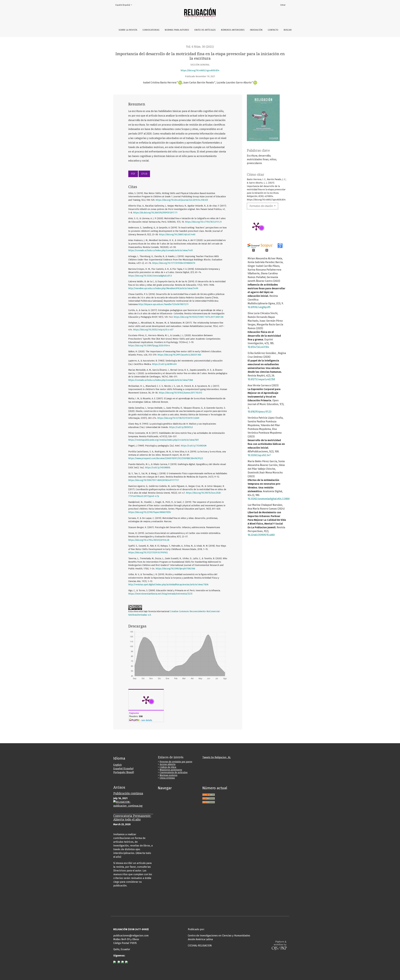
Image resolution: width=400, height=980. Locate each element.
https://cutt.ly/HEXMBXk (157, 467)
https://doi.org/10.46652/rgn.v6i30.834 (200, 70)
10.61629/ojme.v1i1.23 (259, 411)
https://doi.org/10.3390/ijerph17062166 (175, 568)
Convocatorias (150, 30)
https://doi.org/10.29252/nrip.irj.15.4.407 (153, 329)
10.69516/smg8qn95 (259, 307)
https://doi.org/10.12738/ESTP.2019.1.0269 (178, 418)
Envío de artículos (205, 30)
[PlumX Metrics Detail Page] (256, 226)
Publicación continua (128, 793)
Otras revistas (167, 778)
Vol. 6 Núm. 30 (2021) (200, 46)
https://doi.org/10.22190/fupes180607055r (149, 512)
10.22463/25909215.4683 (261, 534)
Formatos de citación (262, 205)
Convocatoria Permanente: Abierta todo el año (132, 817)
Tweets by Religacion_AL (216, 757)
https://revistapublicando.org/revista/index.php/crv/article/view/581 (163, 440)
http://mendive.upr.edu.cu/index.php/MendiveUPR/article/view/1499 (163, 288)
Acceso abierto (167, 764)
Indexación (256, 30)
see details (146, 720)
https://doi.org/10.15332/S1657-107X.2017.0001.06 (198, 317)
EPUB (144, 173)
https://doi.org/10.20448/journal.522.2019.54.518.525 (182, 200)
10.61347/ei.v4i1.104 (258, 347)
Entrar (282, 5)
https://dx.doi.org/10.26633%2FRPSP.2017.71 (155, 212)
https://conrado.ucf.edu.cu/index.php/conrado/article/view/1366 (160, 380)
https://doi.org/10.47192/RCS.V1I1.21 (203, 222)
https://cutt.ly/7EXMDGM (193, 445)
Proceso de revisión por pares (176, 761)
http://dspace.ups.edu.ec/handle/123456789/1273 (163, 304)
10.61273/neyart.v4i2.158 (261, 379)
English (117, 764)
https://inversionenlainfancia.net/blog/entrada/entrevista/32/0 (160, 593)
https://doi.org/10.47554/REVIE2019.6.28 (148, 540)
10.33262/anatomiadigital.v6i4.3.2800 (269, 498)
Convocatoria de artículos (174, 772)
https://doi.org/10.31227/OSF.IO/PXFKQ (148, 552)
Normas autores (168, 775)
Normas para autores (177, 30)
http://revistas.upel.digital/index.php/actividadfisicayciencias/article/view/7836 (168, 584)
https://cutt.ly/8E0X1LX (181, 427)
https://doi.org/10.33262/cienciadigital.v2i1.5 (150, 275)
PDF (133, 173)
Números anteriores (233, 30)
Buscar (288, 30)
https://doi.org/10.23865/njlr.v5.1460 (177, 234)
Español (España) (124, 5)
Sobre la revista (128, 30)
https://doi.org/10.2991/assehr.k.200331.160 (179, 354)
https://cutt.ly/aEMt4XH (164, 364)
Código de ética (168, 767)
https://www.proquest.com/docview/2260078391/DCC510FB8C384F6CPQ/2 (165, 458)
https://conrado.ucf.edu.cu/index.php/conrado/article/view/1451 (160, 250)
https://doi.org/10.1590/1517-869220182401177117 (153, 480)
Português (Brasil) (123, 772)
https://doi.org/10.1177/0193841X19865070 (173, 263)
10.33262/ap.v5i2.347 (259, 455)
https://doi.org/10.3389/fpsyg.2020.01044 (149, 345)
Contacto (273, 30)
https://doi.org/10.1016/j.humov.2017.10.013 (180, 392)
